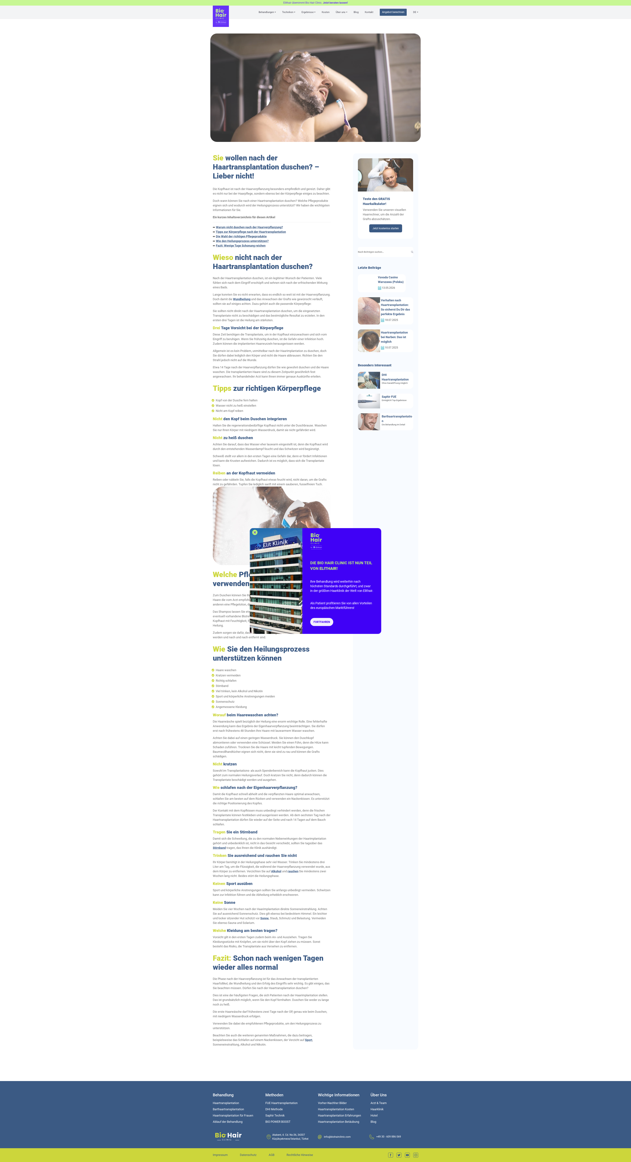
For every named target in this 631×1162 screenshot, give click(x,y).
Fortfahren (322, 622)
